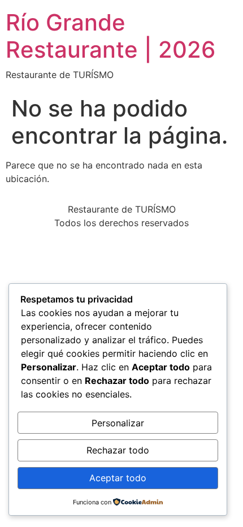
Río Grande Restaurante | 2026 (110, 35)
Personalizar (118, 423)
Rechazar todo (117, 450)
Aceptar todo (117, 477)
